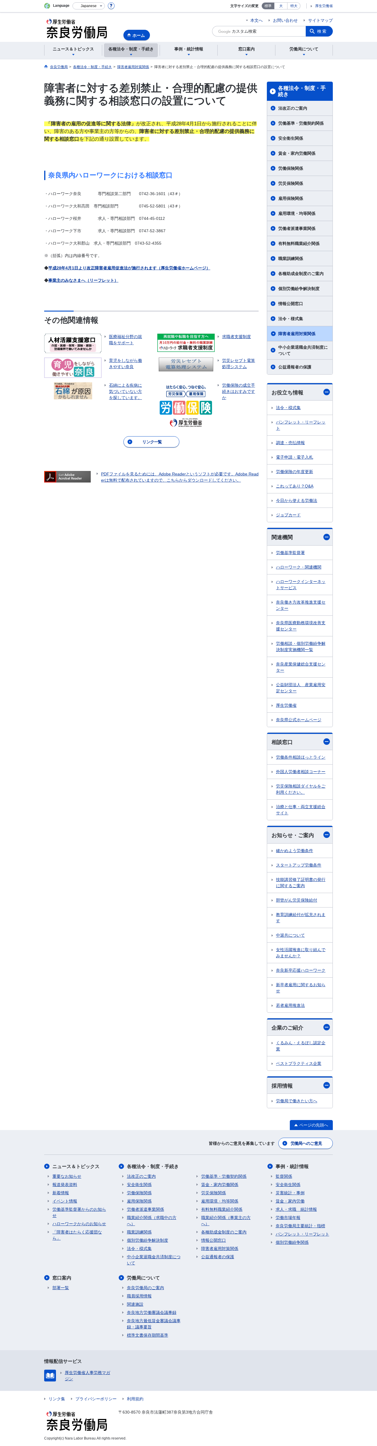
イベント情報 (64, 1201)
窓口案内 (61, 1277)
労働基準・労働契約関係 (301, 123)
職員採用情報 (139, 1296)
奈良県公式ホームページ (298, 719)
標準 (268, 6)
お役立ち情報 (287, 393)
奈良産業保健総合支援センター (300, 667)
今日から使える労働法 (296, 500)
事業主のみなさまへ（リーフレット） (83, 280)
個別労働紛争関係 (292, 1242)
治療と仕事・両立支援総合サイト (300, 809)
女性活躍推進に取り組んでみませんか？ (300, 952)
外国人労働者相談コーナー (300, 771)
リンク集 (57, 1398)
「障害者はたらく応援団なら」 (77, 1235)
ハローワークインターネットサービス (300, 584)
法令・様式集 (290, 318)
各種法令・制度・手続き (302, 91)
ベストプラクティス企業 (298, 1063)
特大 (293, 6)
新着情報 (60, 1192)
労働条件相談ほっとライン (300, 757)
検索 (322, 31)
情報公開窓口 (290, 303)
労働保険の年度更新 (294, 471)
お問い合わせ (285, 20)
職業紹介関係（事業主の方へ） (226, 1220)
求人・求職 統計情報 (296, 1209)
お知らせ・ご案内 (293, 835)
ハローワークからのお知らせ (79, 1223)
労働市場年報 (288, 1217)
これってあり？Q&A (294, 486)
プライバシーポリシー (96, 1398)
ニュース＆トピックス (76, 1166)
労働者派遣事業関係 (296, 228)
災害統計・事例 (290, 1192)
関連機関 (282, 537)
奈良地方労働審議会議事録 (151, 1312)
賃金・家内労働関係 (296, 153)
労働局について (143, 1277)
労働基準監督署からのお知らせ (79, 1212)
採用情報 (282, 1086)
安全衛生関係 (290, 138)
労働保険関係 (290, 168)
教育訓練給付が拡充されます (300, 917)
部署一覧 (60, 1287)
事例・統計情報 (292, 1166)
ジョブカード (288, 515)
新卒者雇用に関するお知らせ (300, 987)
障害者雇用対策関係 (296, 333)
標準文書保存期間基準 (147, 1335)
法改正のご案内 (292, 108)
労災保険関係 (290, 183)
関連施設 (135, 1304)
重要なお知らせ (66, 1176)
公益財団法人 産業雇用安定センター (300, 687)
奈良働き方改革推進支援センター (300, 605)
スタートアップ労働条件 (298, 865)
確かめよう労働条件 (294, 850)
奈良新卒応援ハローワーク (300, 970)
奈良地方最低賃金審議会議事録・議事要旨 (154, 1323)
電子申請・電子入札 (294, 457)
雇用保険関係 (290, 198)
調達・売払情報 (290, 442)
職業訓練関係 (290, 258)
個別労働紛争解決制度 (299, 288)
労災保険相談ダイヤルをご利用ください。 (300, 789)
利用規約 (135, 1398)
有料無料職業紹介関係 (299, 243)
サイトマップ (320, 20)
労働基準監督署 (290, 552)
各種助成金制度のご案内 (301, 273)
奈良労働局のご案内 (145, 1287)
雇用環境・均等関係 (296, 213)
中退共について (290, 935)
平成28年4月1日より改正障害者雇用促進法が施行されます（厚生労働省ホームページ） (129, 268)
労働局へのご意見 (306, 1143)
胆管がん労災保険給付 (296, 900)
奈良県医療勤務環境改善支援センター (300, 625)
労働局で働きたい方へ (296, 1101)
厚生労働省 (324, 6)
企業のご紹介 (287, 1028)
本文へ (256, 20)
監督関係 (284, 1176)
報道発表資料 (64, 1184)
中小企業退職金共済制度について (303, 350)
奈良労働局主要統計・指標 (300, 1225)
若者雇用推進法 (290, 1005)
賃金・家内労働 (290, 1201)
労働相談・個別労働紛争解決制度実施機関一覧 (300, 646)
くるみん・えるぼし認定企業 (300, 1045)
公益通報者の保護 (294, 367)
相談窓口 (282, 742)
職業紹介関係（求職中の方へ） (151, 1220)
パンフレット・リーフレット (300, 425)
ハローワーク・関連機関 (298, 567)
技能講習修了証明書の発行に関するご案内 (300, 882)
